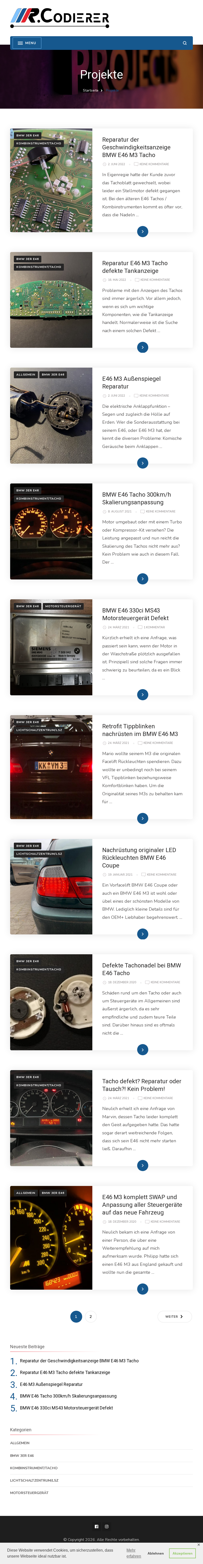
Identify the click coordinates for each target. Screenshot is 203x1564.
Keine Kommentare (154, 164)
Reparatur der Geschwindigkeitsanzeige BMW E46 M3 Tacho (136, 147)
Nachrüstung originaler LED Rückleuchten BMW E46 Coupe (139, 858)
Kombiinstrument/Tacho (38, 143)
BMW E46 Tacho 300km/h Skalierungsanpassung (68, 1396)
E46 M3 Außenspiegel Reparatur (51, 1384)
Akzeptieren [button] (183, 1553)
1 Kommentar (154, 627)
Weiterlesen (134, 231)
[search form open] (184, 43)
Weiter (171, 1317)
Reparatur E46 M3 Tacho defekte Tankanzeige (65, 1372)
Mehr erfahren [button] (134, 1553)
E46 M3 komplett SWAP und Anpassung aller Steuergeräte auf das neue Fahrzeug (142, 1205)
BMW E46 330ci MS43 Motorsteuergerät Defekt (66, 1407)
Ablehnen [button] (156, 1553)
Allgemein (25, 375)
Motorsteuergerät (63, 606)
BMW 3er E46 (27, 135)
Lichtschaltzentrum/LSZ (39, 730)
